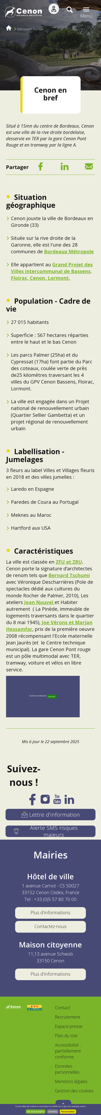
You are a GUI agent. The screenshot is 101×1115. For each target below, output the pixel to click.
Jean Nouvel (39, 602)
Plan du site (66, 1035)
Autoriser (51, 696)
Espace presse (68, 1026)
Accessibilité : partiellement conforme (68, 1051)
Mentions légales (71, 1081)
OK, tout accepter (35, 1111)
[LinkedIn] (65, 168)
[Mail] (89, 168)
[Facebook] (40, 168)
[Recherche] (66, 12)
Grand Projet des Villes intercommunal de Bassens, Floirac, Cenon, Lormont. (52, 271)
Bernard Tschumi (69, 575)
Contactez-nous (50, 926)
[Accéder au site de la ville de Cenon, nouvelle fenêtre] (13, 1008)
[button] (86, 13)
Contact (62, 1007)
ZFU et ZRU (69, 561)
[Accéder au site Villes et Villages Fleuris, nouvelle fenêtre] (34, 1008)
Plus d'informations (50, 912)
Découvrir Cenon (30, 29)
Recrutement (67, 1017)
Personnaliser (68, 1111)
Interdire (52, 1111)
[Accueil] (23, 13)
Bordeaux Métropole (69, 251)
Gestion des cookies (74, 1091)
